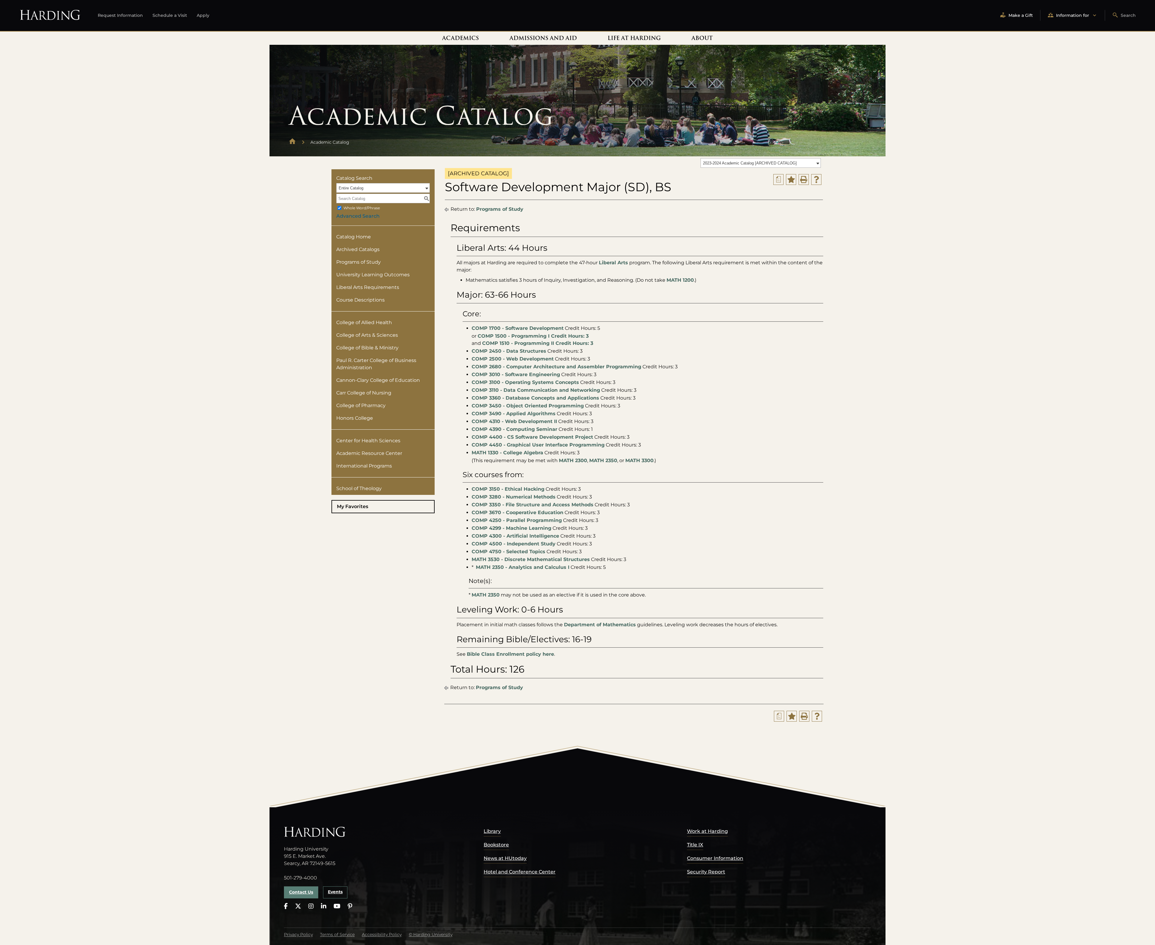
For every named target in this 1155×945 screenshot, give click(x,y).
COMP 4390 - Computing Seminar (514, 429)
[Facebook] (286, 906)
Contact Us (301, 892)
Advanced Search (358, 216)
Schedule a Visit (169, 15)
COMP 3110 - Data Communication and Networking (536, 390)
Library (492, 831)
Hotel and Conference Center (520, 872)
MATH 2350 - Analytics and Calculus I (522, 567)
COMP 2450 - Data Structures (509, 351)
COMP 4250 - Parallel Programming (517, 520)
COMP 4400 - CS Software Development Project (532, 437)
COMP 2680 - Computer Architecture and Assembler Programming (556, 367)
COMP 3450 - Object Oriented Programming (528, 406)
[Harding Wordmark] (50, 15)
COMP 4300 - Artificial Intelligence (515, 536)
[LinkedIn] (323, 906)
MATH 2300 (573, 460)
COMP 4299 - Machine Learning (511, 528)
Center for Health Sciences (368, 440)
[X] (298, 906)
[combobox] (761, 163)
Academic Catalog (329, 142)
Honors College (354, 418)
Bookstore (496, 845)
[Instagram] (311, 906)
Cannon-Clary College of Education (378, 380)
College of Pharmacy (361, 405)
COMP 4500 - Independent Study (514, 544)
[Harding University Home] (292, 142)
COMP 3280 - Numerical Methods (514, 497)
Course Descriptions (360, 300)
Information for (1072, 15)
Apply (203, 15)
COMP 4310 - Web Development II (514, 421)
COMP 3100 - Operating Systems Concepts (525, 382)
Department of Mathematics (600, 624)
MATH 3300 (639, 460)
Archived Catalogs (358, 249)
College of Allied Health (364, 322)
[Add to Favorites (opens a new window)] (791, 179)
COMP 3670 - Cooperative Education (517, 512)
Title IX (695, 845)
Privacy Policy (298, 934)
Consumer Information (715, 858)
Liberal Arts (613, 262)
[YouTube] (337, 906)
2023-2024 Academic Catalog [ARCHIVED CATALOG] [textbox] (750, 163)
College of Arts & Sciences (367, 335)
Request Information (120, 15)
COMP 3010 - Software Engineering (516, 374)
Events (335, 891)
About (702, 38)
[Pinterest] (350, 906)
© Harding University (430, 934)
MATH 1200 (680, 280)
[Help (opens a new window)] (816, 179)
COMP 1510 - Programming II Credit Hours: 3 (537, 343)
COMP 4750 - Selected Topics (508, 551)
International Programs (364, 466)
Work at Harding (707, 831)
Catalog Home (353, 237)
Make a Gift (1021, 15)
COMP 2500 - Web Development (513, 359)
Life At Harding (634, 38)
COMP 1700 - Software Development (518, 328)
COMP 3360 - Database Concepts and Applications (535, 398)
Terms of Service (337, 934)
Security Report (706, 872)
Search (1128, 15)
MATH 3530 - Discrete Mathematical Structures (531, 559)
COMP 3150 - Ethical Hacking (508, 489)
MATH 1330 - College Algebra (507, 453)
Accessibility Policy (382, 934)
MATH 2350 (603, 460)
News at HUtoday (505, 858)
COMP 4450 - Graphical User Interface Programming (538, 445)
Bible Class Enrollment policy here (510, 654)
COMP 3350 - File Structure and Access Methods (532, 505)
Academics (460, 38)
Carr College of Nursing (363, 393)
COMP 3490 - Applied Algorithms (514, 413)
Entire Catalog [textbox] (351, 188)
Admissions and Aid (543, 38)
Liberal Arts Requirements (367, 287)
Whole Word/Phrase (361, 208)
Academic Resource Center (369, 453)
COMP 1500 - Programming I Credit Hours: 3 (533, 336)
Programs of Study (358, 262)
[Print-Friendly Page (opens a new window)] (804, 179)
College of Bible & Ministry (367, 348)
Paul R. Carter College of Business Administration (376, 363)
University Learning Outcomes (373, 275)
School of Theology (359, 488)
